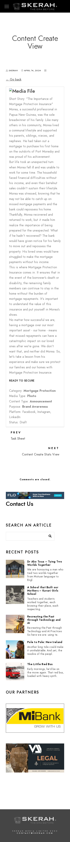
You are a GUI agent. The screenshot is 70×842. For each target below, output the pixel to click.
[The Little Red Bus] (15, 671)
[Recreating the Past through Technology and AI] (15, 624)
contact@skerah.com (35, 833)
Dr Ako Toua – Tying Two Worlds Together (44, 563)
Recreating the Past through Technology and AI (44, 620)
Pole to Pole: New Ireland (44, 642)
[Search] (48, 535)
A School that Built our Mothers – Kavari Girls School (42, 591)
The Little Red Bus (39, 664)
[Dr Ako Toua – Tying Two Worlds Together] (15, 569)
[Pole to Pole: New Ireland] (15, 649)
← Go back (13, 79)
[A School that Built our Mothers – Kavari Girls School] (15, 595)
